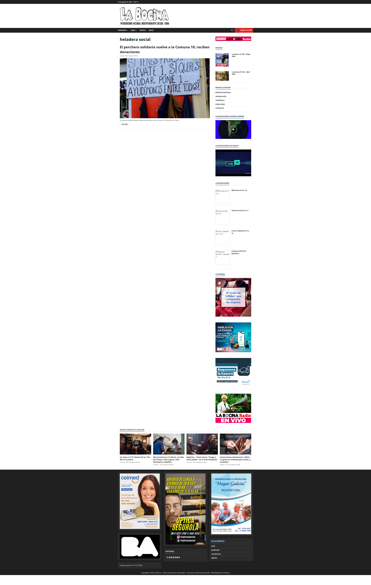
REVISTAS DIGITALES (223, 92)
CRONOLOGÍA (220, 96)
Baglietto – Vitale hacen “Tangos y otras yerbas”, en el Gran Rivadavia (201, 458)
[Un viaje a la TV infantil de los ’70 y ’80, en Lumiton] (135, 444)
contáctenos (216, 554)
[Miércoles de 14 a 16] (222, 197)
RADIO (151, 30)
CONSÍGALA (219, 100)
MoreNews (215, 573)
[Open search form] (232, 30)
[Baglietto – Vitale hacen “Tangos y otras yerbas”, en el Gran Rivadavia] (202, 444)
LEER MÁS (125, 124)
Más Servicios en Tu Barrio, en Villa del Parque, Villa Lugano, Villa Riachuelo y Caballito (168, 459)
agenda (214, 558)
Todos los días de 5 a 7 (239, 210)
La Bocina (122, 56)
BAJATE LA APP (246, 30)
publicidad (215, 550)
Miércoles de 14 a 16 (239, 190)
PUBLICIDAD (220, 104)
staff (213, 546)
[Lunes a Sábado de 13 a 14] (222, 237)
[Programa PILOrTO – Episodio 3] (222, 257)
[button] (221, 314)
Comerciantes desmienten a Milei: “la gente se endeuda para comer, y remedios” (235, 459)
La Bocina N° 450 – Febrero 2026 (239, 73)
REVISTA (143, 30)
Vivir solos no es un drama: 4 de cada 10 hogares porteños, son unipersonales (233, 297)
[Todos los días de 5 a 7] (222, 217)
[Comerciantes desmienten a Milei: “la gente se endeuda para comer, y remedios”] (235, 444)
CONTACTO (219, 108)
